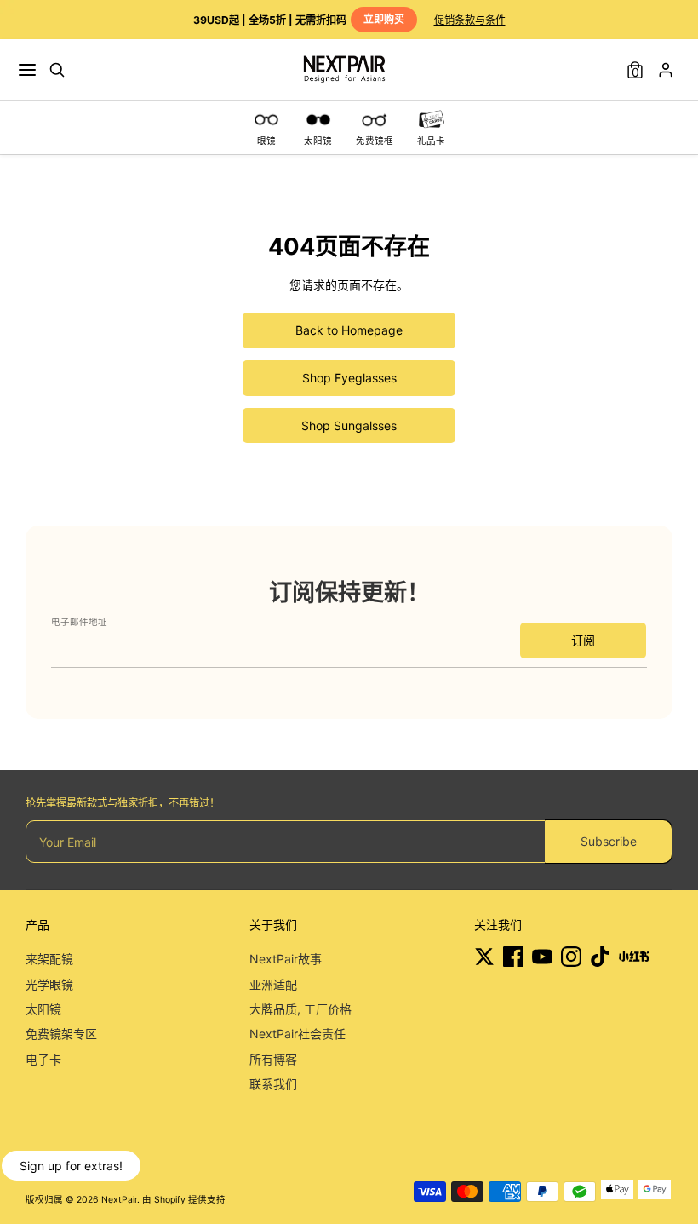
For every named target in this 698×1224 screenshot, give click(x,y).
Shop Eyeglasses (349, 378)
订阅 (583, 640)
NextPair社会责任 (297, 1033)
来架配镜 (49, 958)
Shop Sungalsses (349, 425)
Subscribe (609, 841)
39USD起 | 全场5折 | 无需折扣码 (298, 19)
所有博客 (273, 1059)
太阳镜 (43, 1009)
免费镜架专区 (61, 1033)
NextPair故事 (285, 958)
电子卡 (43, 1059)
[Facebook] (513, 956)
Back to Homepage (349, 330)
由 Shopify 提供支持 (184, 1199)
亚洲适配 (273, 984)
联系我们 (273, 1084)
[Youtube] (542, 956)
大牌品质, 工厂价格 (300, 1009)
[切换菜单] (27, 69)
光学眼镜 (49, 984)
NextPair (119, 1199)
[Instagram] (571, 956)
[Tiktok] (600, 956)
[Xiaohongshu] (634, 956)
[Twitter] (484, 956)
